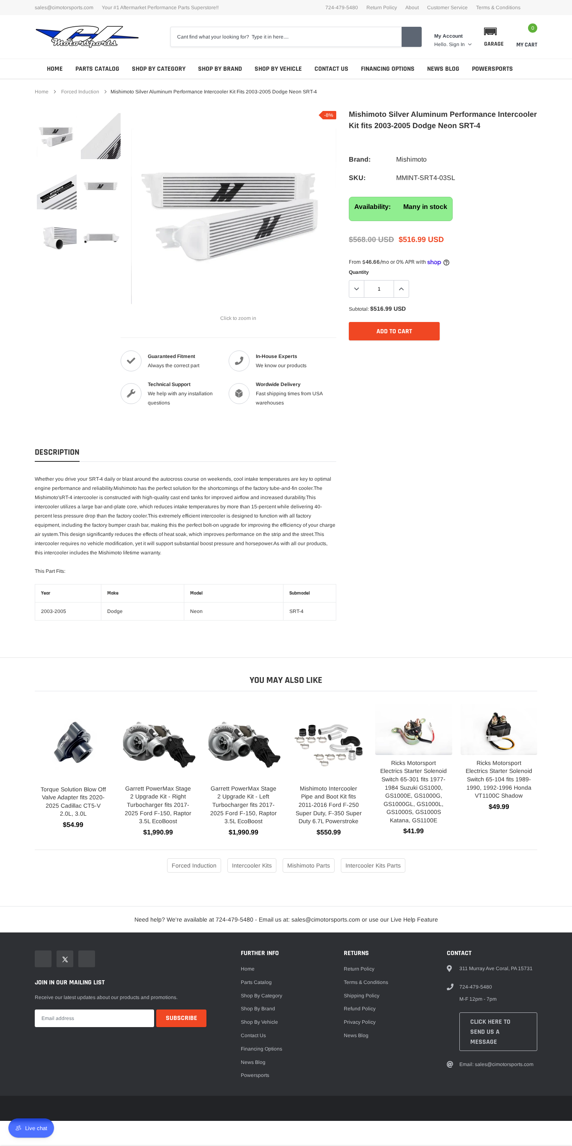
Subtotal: (359, 309)
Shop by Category (159, 68)
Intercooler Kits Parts (373, 865)
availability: (372, 206)
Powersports (492, 68)
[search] (412, 37)
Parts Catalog (97, 68)
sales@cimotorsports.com (64, 7)
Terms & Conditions (498, 7)
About (412, 7)
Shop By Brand (220, 68)
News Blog (443, 68)
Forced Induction (80, 92)
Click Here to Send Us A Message (490, 1031)
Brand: (360, 159)
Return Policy (381, 7)
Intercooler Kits (252, 865)
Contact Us (331, 68)
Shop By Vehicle (278, 68)
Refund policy (360, 1009)
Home (55, 68)
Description (57, 452)
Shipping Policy (361, 996)
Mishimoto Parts (308, 865)
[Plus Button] (401, 289)
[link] (57, 136)
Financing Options (388, 68)
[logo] (87, 37)
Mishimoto (411, 159)
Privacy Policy (360, 1022)
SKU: (357, 177)
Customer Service (447, 7)
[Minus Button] (356, 289)
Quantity (359, 272)
